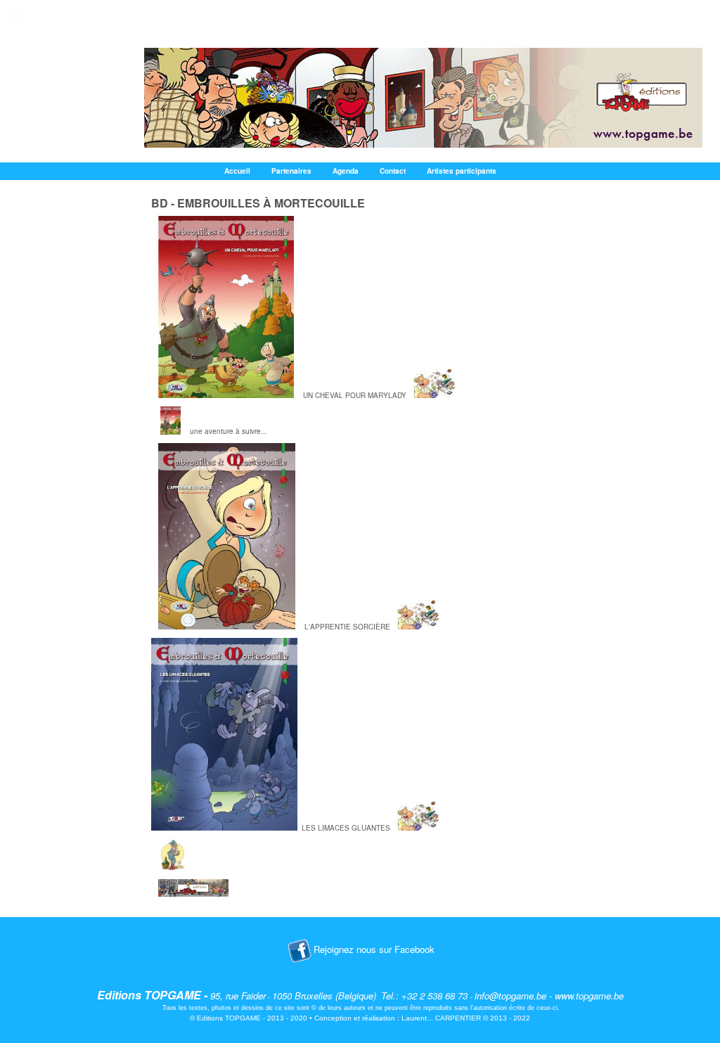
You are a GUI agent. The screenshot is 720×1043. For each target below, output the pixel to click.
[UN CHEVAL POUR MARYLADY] (227, 395)
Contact (393, 171)
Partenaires (291, 171)
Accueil (237, 171)
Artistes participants (461, 171)
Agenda (346, 171)
